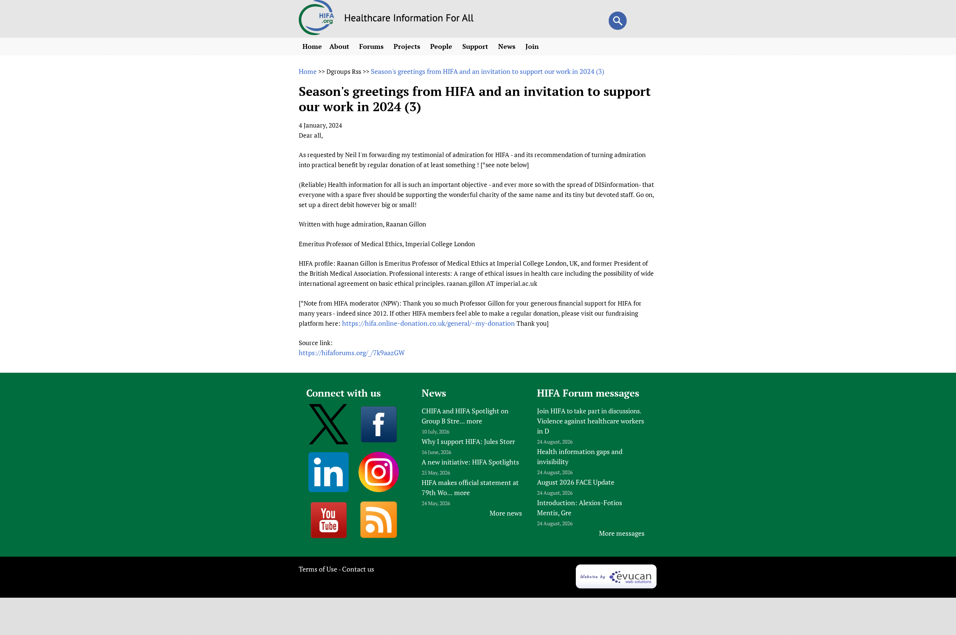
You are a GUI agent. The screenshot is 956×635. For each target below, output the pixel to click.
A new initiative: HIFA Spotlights (470, 461)
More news (506, 513)
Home (312, 46)
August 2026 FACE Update (575, 482)
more (474, 420)
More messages (622, 533)
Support (476, 46)
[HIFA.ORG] (317, 32)
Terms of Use (318, 568)
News (507, 46)
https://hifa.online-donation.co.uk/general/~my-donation (428, 323)
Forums (372, 46)
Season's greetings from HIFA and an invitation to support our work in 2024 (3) (487, 71)
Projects (408, 46)
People (442, 46)
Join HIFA (551, 410)
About (340, 46)
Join (533, 46)
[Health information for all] (409, 19)
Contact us (358, 568)
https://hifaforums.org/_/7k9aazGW (352, 352)
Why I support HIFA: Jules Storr (468, 441)
